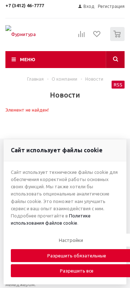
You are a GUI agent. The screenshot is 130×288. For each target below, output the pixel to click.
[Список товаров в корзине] (118, 39)
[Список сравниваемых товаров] (81, 37)
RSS (118, 84)
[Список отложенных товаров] (97, 36)
